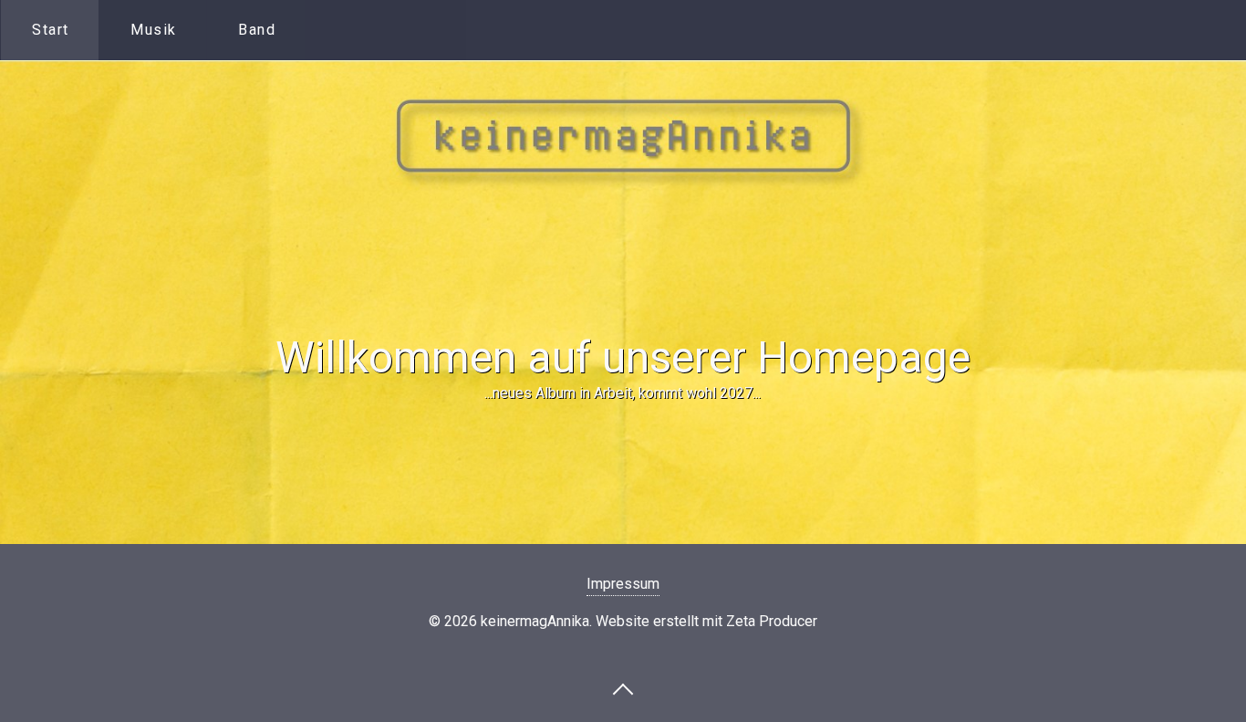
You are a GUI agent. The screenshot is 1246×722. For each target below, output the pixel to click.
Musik (153, 29)
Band (256, 29)
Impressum (623, 583)
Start (50, 29)
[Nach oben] (623, 688)
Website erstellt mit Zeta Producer (706, 621)
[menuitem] (50, 30)
